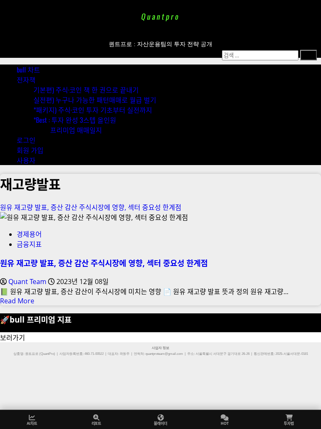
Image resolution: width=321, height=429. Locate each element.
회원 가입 (30, 150)
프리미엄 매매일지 (76, 130)
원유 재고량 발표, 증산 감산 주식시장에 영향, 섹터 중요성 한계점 (90, 207)
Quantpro (160, 16)
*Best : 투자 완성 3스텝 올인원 (74, 120)
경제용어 (29, 234)
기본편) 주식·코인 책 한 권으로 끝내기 (86, 90)
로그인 (26, 140)
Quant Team (28, 281)
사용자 (26, 160)
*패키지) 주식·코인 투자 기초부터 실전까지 (92, 110)
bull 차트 (28, 70)
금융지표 (29, 244)
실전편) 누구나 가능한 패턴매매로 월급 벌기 (94, 100)
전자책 (26, 80)
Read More (17, 300)
